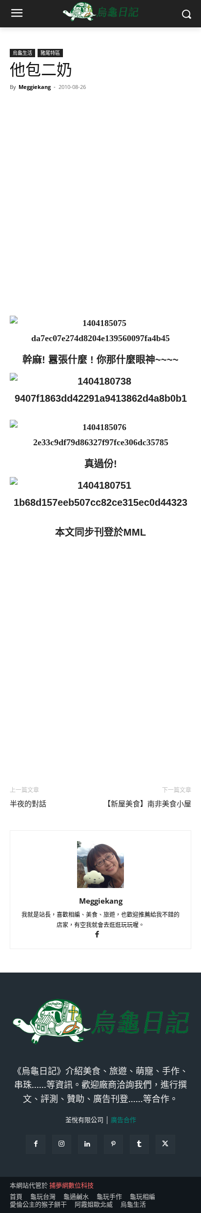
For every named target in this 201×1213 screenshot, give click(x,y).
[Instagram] (61, 1144)
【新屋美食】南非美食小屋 (147, 804)
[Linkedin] (87, 1144)
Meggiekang (35, 86)
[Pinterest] (113, 1144)
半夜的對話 (28, 804)
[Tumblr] (139, 1144)
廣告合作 (123, 1120)
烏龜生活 (22, 52)
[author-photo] (100, 887)
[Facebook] (101, 935)
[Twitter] (165, 1144)
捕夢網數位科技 (71, 1185)
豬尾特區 (50, 52)
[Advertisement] (100, 200)
